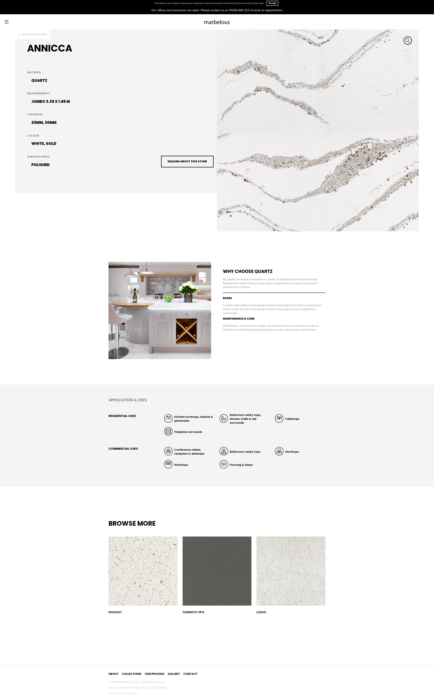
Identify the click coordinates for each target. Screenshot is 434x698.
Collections (131, 674)
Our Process (154, 674)
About (113, 674)
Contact (190, 674)
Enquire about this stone (187, 161)
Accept (272, 3)
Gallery (174, 674)
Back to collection (34, 34)
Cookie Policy (159, 687)
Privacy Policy (141, 687)
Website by (123, 693)
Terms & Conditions (120, 687)
